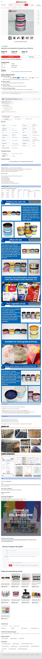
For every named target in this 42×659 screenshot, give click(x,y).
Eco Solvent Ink (21, 638)
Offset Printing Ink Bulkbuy (22, 648)
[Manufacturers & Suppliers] (21, 2)
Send (10, 565)
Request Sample (18, 59)
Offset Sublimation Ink (34, 628)
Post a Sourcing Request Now (32, 565)
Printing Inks (20, 7)
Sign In (3, 111)
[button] (37, 119)
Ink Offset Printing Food (35, 646)
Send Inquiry (10, 56)
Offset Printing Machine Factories (27, 643)
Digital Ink (12, 628)
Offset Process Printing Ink (24, 646)
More (2, 650)
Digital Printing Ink (13, 638)
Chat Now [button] (32, 56)
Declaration (32, 654)
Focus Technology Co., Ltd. (14, 654)
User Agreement (27, 654)
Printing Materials (14, 7)
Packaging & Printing (7, 7)
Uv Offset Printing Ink (12, 648)
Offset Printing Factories (6, 643)
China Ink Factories (16, 643)
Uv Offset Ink (4, 648)
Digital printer (3, 628)
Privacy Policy (37, 654)
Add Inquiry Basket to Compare (21, 41)
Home (2, 7)
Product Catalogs (16, 626)
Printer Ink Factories (5, 646)
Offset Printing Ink (25, 7)
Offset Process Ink (14, 646)
